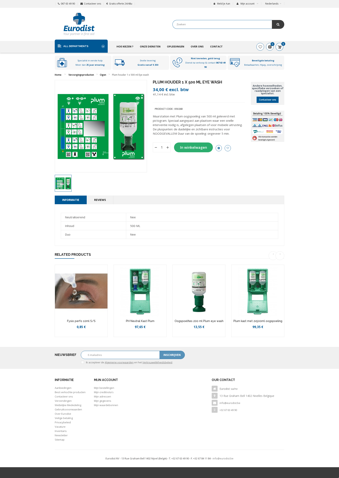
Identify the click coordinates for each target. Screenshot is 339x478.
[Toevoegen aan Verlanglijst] (77, 336)
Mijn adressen (102, 396)
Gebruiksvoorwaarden (68, 409)
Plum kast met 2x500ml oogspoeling (257, 321)
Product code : (164, 109)
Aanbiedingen (63, 388)
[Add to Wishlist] (228, 148)
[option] (63, 183)
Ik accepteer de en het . (129, 362)
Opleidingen (175, 46)
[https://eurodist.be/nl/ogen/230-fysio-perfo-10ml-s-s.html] (81, 291)
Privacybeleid (63, 422)
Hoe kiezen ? (125, 46)
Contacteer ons (92, 3)
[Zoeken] (278, 24)
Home (58, 74)
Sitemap (60, 439)
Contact (216, 46)
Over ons (197, 46)
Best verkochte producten (70, 392)
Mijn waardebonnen (106, 405)
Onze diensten (150, 46)
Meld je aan (223, 3)
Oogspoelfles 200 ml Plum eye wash (199, 321)
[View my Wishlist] (260, 47)
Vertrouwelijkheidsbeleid (157, 362)
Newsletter (61, 435)
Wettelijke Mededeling (68, 405)
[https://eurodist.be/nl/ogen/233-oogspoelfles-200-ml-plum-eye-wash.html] (199, 291)
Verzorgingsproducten (81, 74)
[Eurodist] (79, 24)
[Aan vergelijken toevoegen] (219, 148)
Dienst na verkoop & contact (205, 62)
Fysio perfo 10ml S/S (81, 321)
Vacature (60, 426)
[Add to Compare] (86, 336)
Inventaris (61, 431)
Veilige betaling (64, 418)
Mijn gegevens (102, 401)
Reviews (100, 200)
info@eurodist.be (230, 403)
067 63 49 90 (68, 3)
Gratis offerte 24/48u (120, 3)
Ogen (103, 74)
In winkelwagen (193, 147)
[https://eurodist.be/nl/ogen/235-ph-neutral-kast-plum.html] (140, 291)
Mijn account (106, 380)
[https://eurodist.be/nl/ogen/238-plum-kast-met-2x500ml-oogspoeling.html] (257, 291)
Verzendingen (63, 401)
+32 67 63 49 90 (228, 410)
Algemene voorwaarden (119, 362)
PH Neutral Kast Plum (140, 321)
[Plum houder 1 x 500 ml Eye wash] (63, 183)
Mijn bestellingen (104, 388)
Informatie (70, 200)
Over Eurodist (63, 413)
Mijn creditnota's (104, 392)
